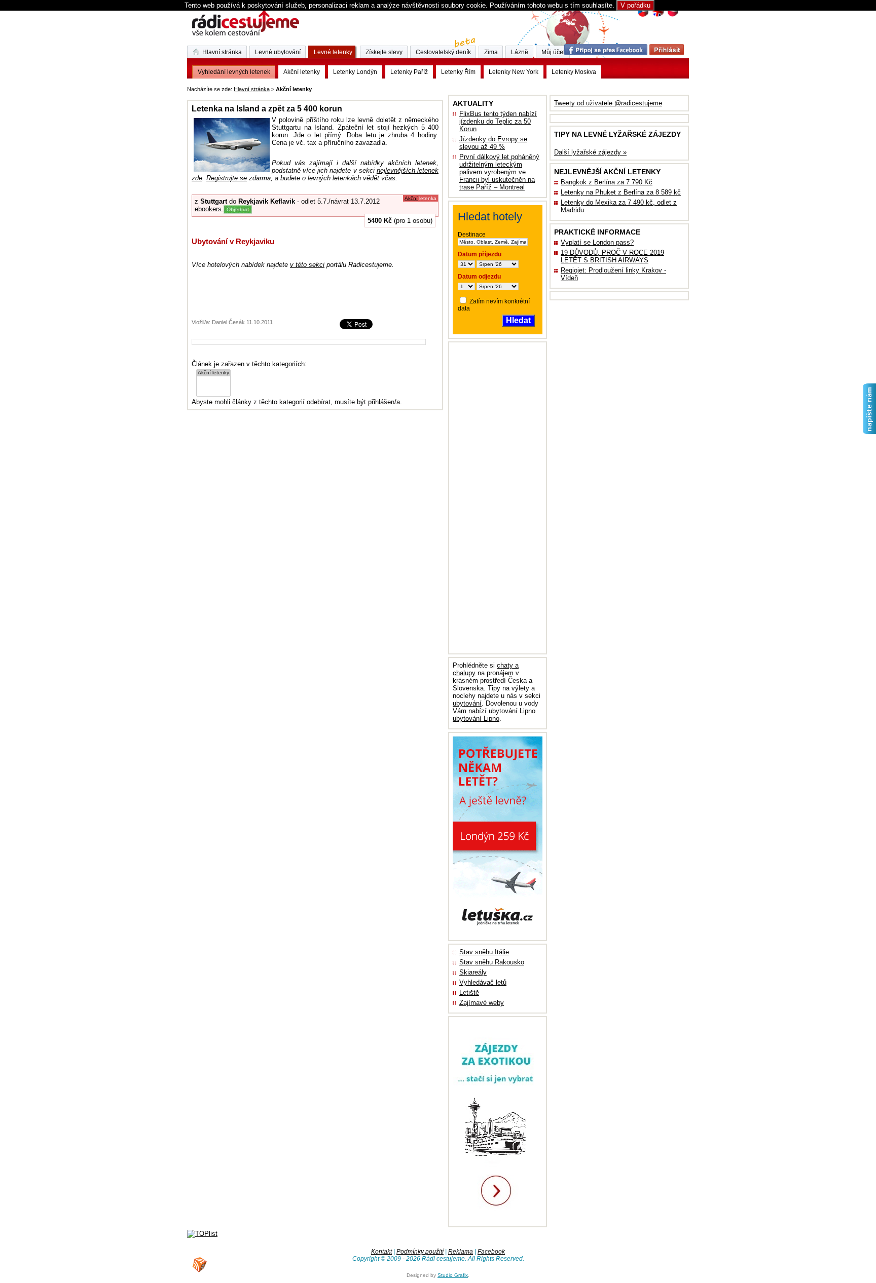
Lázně (519, 52)
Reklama (460, 1251)
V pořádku (635, 5)
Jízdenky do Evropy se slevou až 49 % (493, 142)
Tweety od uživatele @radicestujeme (608, 103)
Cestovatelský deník (443, 52)
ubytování (467, 703)
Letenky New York (513, 71)
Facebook (491, 1251)
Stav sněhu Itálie (484, 952)
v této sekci (307, 264)
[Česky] (643, 15)
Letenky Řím (458, 71)
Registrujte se (226, 178)
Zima (491, 52)
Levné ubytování (278, 52)
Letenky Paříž (409, 71)
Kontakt (381, 1251)
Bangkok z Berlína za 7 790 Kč (606, 182)
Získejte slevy (384, 52)
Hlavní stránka (252, 89)
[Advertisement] (439, 87)
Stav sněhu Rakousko (491, 962)
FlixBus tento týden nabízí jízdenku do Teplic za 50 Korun (498, 121)
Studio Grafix (452, 1275)
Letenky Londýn (355, 71)
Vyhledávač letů (482, 982)
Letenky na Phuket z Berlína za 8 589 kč (621, 192)
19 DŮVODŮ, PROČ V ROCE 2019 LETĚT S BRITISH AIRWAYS (612, 256)
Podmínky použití (420, 1251)
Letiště (469, 992)
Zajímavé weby (481, 1002)
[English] (657, 15)
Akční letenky (301, 71)
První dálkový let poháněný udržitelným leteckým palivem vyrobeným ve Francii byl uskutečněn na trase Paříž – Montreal (499, 172)
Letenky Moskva (574, 71)
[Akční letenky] (213, 373)
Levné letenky (333, 52)
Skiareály (473, 972)
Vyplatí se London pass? (597, 242)
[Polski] (672, 15)
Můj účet (553, 52)
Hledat (518, 320)
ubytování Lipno (476, 718)
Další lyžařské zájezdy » (590, 152)
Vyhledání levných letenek (234, 71)
